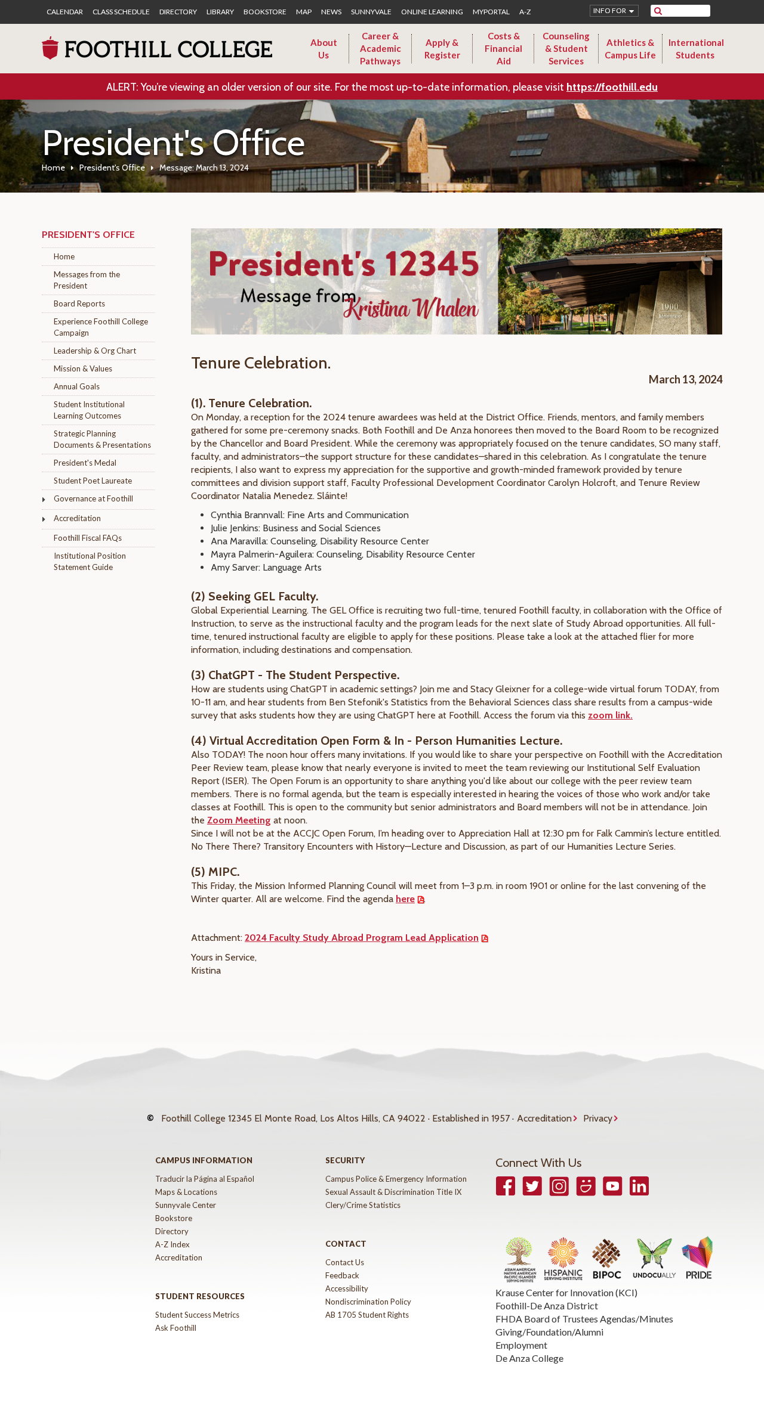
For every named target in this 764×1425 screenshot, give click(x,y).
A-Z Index (172, 1244)
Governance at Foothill (93, 498)
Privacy (597, 1118)
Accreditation (77, 518)
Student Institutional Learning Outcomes (89, 409)
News (331, 12)
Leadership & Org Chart (95, 350)
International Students (696, 48)
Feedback (342, 1275)
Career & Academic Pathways (380, 48)
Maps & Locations (186, 1192)
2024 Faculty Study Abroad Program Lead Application (362, 937)
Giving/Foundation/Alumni (549, 1331)
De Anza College (529, 1358)
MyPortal (491, 12)
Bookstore (265, 12)
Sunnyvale (371, 12)
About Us (323, 48)
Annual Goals (77, 386)
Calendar (65, 12)
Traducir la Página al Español (204, 1179)
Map (304, 12)
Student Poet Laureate (93, 480)
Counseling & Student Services (566, 48)
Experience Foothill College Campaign (101, 327)
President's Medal (85, 462)
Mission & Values (83, 368)
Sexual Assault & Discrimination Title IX (393, 1192)
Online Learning (432, 12)
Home (53, 167)
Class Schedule (121, 12)
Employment (521, 1344)
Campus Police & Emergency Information (396, 1179)
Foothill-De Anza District (546, 1305)
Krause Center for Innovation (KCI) (566, 1292)
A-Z (525, 12)
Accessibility (346, 1288)
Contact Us (344, 1262)
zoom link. (610, 715)
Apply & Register (442, 48)
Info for (609, 10)
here (405, 898)
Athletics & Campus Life (630, 48)
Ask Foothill (175, 1328)
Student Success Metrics (197, 1314)
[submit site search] (658, 11)
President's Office (112, 167)
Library (220, 12)
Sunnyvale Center (185, 1205)
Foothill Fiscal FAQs (88, 538)
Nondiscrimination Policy (368, 1301)
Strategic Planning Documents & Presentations (102, 439)
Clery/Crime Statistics (363, 1205)
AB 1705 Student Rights (367, 1314)
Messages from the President (87, 279)
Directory (178, 12)
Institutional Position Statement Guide (90, 561)
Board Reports (79, 303)
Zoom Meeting (239, 820)
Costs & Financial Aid (503, 48)
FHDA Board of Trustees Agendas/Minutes (584, 1318)
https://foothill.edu (612, 87)
